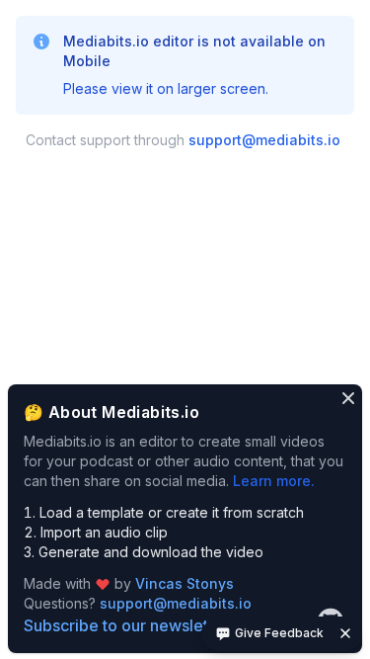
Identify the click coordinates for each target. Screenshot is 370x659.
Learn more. (274, 480)
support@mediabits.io (264, 139)
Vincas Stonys (184, 583)
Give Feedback (279, 632)
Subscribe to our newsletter (126, 625)
